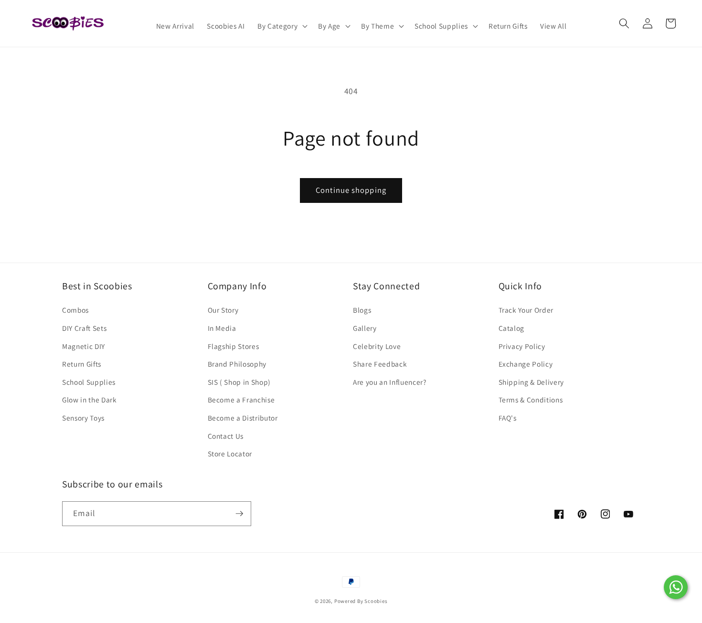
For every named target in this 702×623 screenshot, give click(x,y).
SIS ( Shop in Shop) (239, 382)
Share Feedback (380, 364)
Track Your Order (526, 310)
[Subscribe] (239, 513)
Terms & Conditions (531, 399)
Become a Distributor (243, 417)
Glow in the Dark (89, 399)
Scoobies (375, 601)
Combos (75, 310)
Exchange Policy (526, 364)
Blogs (362, 310)
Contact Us (226, 436)
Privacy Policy (522, 346)
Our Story (223, 310)
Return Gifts (81, 364)
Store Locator (230, 453)
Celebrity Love (377, 346)
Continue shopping (351, 190)
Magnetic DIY (83, 346)
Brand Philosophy (237, 364)
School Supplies (89, 382)
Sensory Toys (83, 417)
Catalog (512, 328)
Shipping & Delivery (531, 382)
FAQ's (508, 417)
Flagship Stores (233, 346)
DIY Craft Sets (84, 328)
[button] (281, 26)
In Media (222, 328)
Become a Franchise (241, 399)
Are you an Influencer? (389, 382)
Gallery (365, 328)
